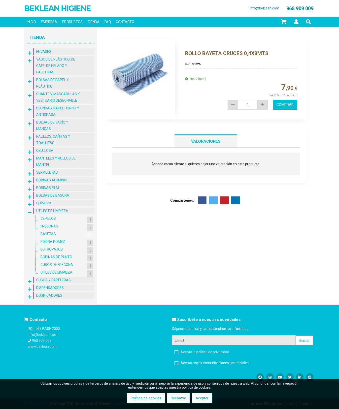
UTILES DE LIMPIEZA (65, 273)
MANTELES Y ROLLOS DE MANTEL (56, 161)
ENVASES (43, 52)
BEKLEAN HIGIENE (57, 8)
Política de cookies (146, 398)
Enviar (304, 340)
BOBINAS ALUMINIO (51, 180)
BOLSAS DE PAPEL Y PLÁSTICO (52, 83)
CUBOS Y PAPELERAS (53, 280)
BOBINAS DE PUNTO (65, 257)
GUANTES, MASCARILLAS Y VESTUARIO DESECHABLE (58, 97)
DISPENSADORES (50, 288)
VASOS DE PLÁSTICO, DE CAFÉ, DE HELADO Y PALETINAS (55, 65)
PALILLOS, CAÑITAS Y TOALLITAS (53, 139)
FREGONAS (65, 226)
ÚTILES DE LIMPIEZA (52, 211)
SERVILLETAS (47, 172)
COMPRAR (285, 104)
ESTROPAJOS (65, 249)
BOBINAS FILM (47, 188)
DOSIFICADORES (49, 295)
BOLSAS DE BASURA (52, 195)
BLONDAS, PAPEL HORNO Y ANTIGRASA (57, 111)
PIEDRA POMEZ (65, 242)
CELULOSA (44, 151)
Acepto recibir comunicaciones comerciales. (215, 363)
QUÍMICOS (44, 203)
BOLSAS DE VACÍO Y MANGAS (52, 125)
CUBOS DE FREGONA (65, 265)
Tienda (37, 37)
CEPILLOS (65, 219)
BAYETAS (65, 234)
